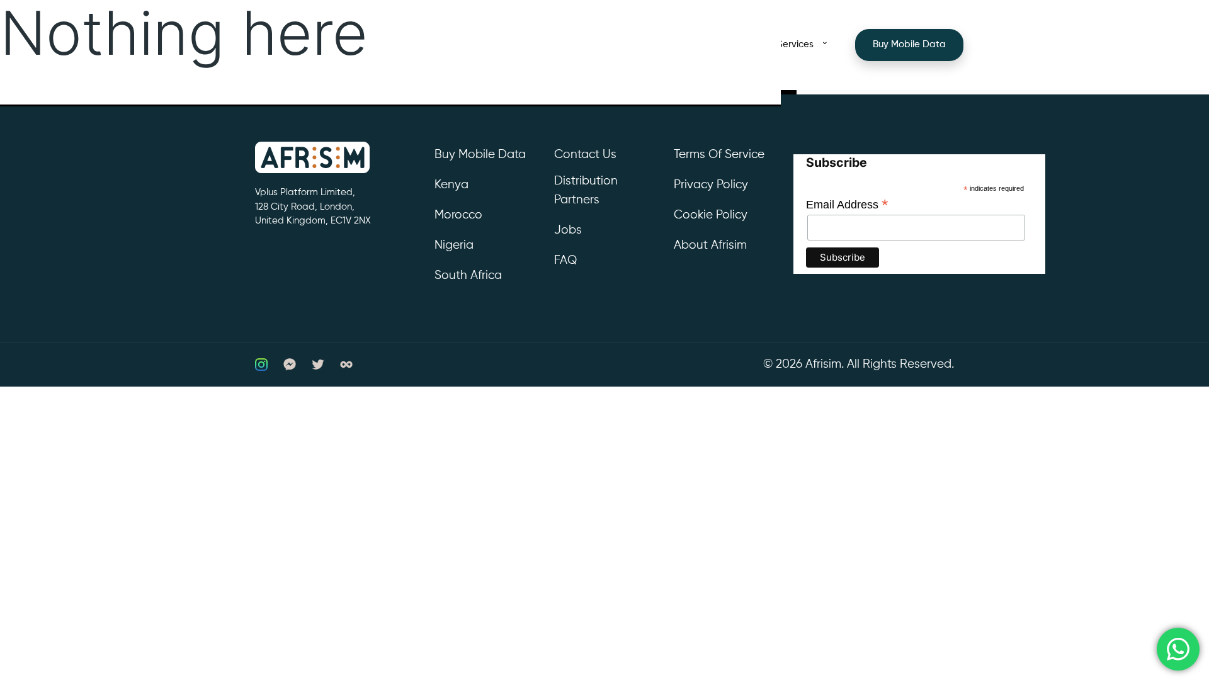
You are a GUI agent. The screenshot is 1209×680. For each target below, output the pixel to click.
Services (795, 44)
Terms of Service (719, 155)
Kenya (451, 185)
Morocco (458, 215)
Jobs (568, 230)
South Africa (468, 275)
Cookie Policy (710, 215)
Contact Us (585, 155)
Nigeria (454, 245)
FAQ (565, 260)
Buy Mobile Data (909, 44)
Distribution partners (586, 190)
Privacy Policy (711, 185)
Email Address (847, 204)
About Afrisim (710, 245)
